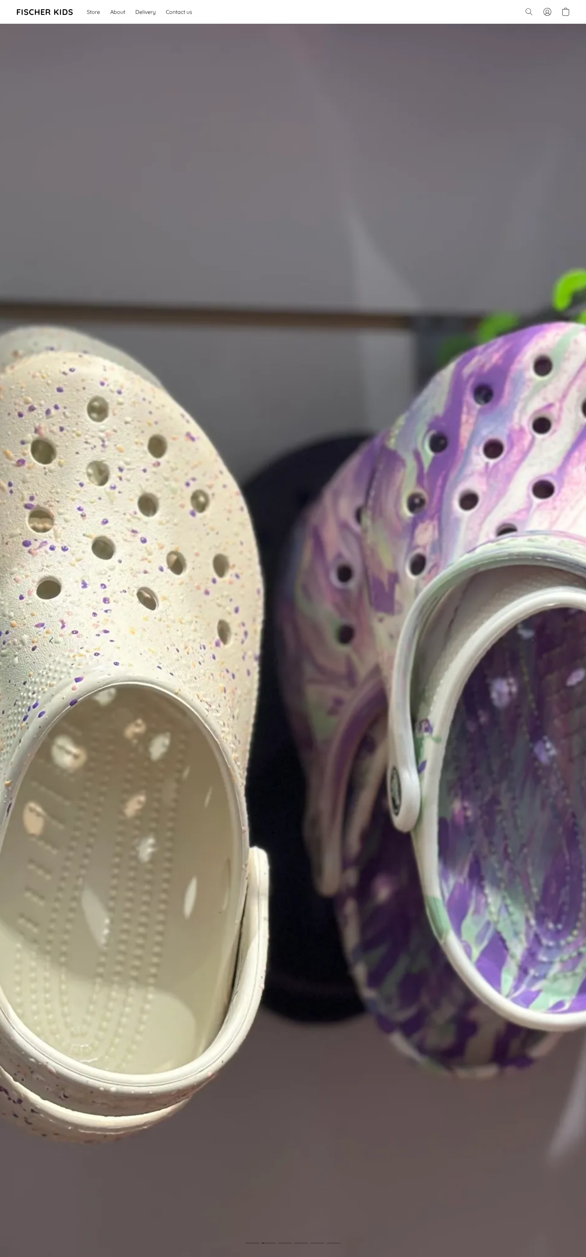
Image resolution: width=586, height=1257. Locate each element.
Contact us (179, 11)
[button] (44, 11)
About (117, 11)
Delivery (145, 11)
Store (93, 11)
